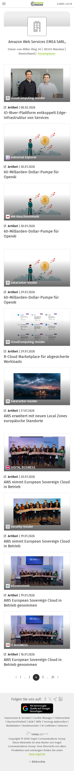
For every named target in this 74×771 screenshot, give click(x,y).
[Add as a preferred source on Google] (37, 708)
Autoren (63, 725)
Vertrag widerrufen (56, 721)
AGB (31, 721)
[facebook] (44, 699)
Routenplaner (47, 53)
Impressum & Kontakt (17, 717)
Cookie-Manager (43, 717)
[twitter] (49, 699)
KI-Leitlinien (49, 725)
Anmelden (64, 3)
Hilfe (39, 721)
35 (52, 677)
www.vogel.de (37, 754)
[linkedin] (60, 699)
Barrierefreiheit (17, 721)
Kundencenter (31, 725)
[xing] (54, 699)
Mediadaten (13, 725)
